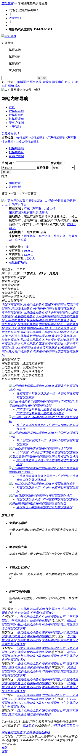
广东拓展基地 (56, 137)
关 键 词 (6, 163)
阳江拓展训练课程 (39, 714)
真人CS (69, 82)
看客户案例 (16, 122)
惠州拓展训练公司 (29, 655)
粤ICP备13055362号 (66, 725)
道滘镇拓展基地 (58, 328)
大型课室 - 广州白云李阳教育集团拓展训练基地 (47, 452)
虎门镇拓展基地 (43, 308)
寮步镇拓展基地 (58, 320)
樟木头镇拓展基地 (56, 312)
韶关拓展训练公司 (53, 679)
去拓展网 (7, 3)
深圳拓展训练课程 (39, 652)
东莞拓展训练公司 (29, 640)
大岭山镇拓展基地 (27, 141)
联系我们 (48, 612)
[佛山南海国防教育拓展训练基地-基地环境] (37, 503)
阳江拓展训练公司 (53, 710)
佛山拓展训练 (51, 624)
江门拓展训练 (51, 702)
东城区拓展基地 (33, 304)
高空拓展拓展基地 (26, 343)
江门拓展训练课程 (13, 706)
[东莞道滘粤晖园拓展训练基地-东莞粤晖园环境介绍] (43, 456)
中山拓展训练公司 (53, 695)
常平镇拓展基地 (11, 312)
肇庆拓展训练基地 (29, 632)
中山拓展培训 (17, 699)
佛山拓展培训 (69, 624)
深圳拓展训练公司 (53, 648)
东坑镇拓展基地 (27, 324)
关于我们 (15, 126)
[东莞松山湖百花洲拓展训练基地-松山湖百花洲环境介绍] (44, 436)
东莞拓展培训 (69, 640)
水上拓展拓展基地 (53, 339)
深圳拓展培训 (17, 652)
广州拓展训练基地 (29, 616)
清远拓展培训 (17, 667)
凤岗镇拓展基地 (30, 332)
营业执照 (28, 725)
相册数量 (15, 183)
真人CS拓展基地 (22, 347)
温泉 (18, 85)
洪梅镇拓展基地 (37, 328)
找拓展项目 (16, 115)
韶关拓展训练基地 (29, 679)
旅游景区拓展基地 (20, 351)
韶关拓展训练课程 (39, 683)
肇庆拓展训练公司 (53, 632)
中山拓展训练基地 (29, 695)
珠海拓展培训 (69, 687)
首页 (12, 107)
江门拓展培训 (69, 702)
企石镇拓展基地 (18, 336)
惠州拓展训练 (51, 655)
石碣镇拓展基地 (15, 320)
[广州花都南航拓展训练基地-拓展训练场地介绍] (40, 495)
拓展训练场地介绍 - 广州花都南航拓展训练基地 (47, 499)
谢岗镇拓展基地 (15, 328)
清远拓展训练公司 (53, 663)
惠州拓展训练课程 (13, 659)
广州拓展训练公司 (53, 616)
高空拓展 (45, 236)
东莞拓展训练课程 (13, 644)
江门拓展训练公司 (29, 702)
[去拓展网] (8, 36)
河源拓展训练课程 (13, 675)
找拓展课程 (16, 118)
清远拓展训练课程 (39, 667)
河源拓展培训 (69, 671)
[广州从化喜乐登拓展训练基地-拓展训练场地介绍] (42, 483)
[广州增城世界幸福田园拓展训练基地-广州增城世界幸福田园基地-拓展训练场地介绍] (44, 405)
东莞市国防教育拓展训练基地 (28, 212)
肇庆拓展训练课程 (39, 636)
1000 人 (28, 250)
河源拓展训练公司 (29, 671)
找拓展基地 (16, 111)
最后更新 (15, 187)
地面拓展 (30, 236)
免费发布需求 (10, 133)
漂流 (11, 85)
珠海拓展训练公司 (29, 687)
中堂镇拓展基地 (49, 324)
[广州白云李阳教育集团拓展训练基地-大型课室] (40, 448)
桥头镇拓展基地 (37, 320)
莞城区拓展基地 (55, 304)
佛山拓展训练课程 (13, 628)
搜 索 (42, 77)
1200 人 (28, 254)
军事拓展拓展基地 (51, 343)
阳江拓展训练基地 (29, 710)
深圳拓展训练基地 (29, 648)
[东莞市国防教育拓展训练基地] (40, 204)
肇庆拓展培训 (17, 636)
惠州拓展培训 (69, 655)
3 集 (26, 246)
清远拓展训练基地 (29, 663)
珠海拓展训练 (51, 687)
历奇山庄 (58, 82)
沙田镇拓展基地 (40, 336)
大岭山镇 (49, 208)
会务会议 (21, 239)
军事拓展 (36, 82)
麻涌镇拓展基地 (61, 336)
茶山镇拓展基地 (30, 339)
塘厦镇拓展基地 (24, 316)
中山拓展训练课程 (39, 699)
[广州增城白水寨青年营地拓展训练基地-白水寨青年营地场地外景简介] (44, 472)
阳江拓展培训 (17, 714)
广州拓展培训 (17, 620)
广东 (27, 208)
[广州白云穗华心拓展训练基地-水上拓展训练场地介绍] (44, 421)
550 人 (31, 258)
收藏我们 (15, 18)
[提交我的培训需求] (72, 297)
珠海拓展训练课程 (13, 691)
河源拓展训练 (51, 671)
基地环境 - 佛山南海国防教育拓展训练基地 (44, 507)
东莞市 (36, 208)
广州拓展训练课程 (39, 620)
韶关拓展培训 (17, 683)
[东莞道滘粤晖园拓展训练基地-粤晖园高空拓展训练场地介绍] (44, 389)
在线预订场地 (18, 262)
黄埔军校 (23, 82)
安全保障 (23, 612)
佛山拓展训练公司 (29, 624)
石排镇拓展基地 (52, 332)
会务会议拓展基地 (45, 347)
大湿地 (46, 82)
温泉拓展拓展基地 (45, 351)
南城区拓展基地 (11, 304)
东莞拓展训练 (51, 640)
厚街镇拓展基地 (21, 308)
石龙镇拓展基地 (33, 312)
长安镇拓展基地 (64, 308)
